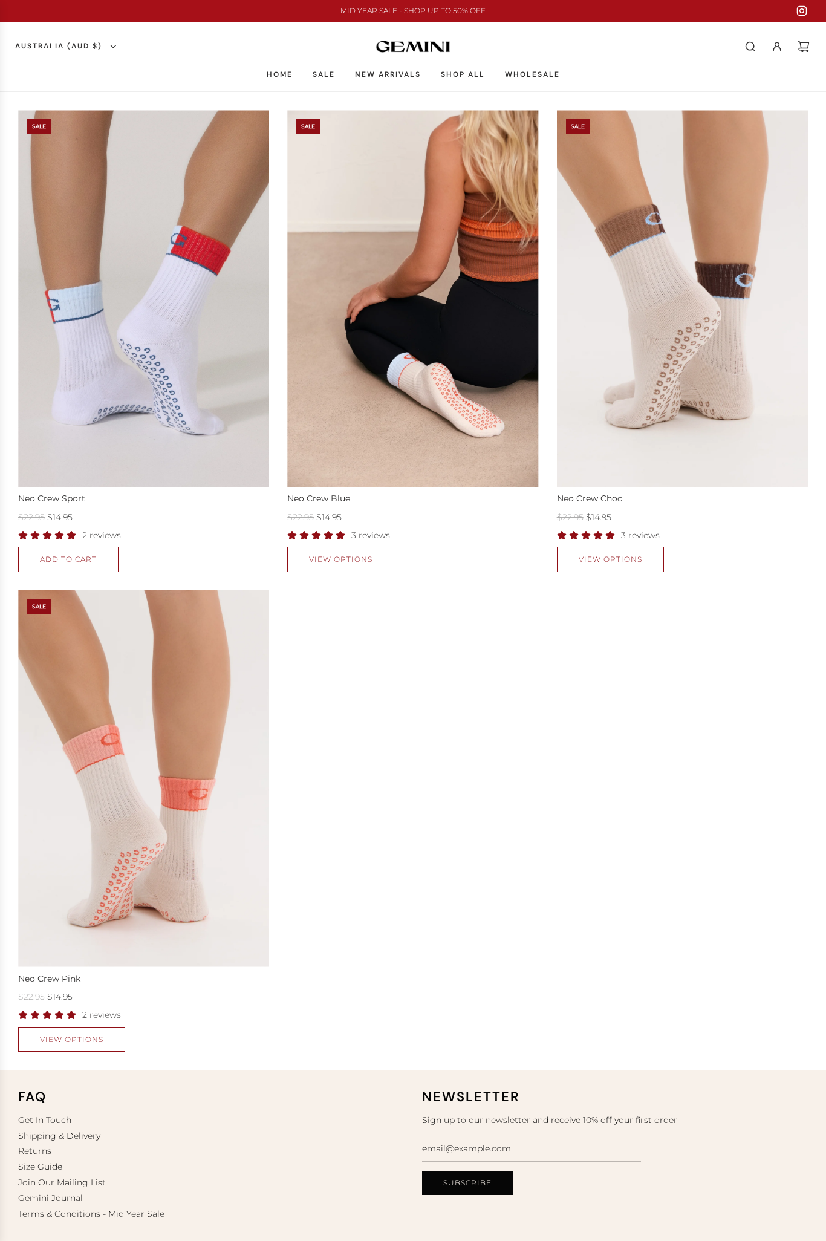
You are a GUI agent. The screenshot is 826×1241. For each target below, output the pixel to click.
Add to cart (68, 559)
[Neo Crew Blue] (412, 298)
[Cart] (803, 46)
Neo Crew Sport (51, 498)
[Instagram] (802, 11)
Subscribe (467, 1182)
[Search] (750, 46)
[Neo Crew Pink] (143, 778)
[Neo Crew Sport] (143, 298)
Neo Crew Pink (49, 978)
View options (340, 559)
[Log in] (777, 46)
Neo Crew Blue (318, 498)
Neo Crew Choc (589, 498)
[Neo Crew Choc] (682, 298)
